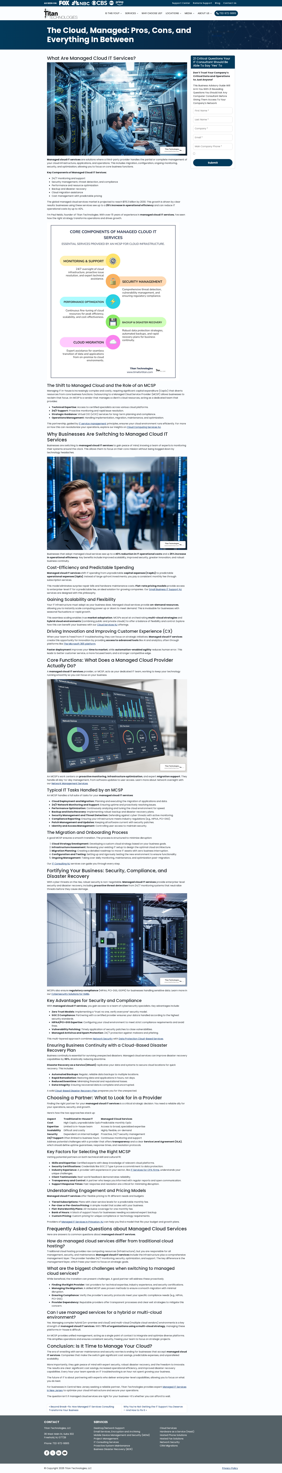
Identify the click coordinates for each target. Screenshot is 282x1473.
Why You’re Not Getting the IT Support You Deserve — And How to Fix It (153, 1408)
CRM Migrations (169, 1445)
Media (189, 13)
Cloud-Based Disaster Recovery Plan (76, 1090)
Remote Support (202, 3)
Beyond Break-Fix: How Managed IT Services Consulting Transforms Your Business (81, 1408)
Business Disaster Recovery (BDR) (113, 1449)
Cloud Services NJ (107, 624)
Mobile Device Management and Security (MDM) (122, 1435)
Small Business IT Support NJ (165, 589)
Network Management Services (69, 783)
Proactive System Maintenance (112, 1445)
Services (130, 13)
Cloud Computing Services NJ (144, 427)
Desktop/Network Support (109, 1428)
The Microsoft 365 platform (79, 643)
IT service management (92, 423)
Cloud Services (168, 1428)
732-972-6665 (227, 13)
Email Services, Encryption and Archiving (117, 1431)
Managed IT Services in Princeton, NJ (82, 1221)
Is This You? (112, 13)
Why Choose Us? (152, 13)
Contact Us (229, 3)
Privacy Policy (230, 1468)
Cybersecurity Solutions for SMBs (70, 994)
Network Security (103, 1038)
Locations (172, 13)
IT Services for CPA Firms (145, 1170)
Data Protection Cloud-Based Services (141, 1038)
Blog (217, 3)
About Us (204, 13)
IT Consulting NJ (61, 863)
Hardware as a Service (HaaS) (177, 1431)
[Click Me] (47, 1453)
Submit (213, 162)
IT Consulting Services (106, 1442)
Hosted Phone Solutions (173, 1435)
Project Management (106, 1438)
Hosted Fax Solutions (171, 1438)
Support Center (181, 3)
